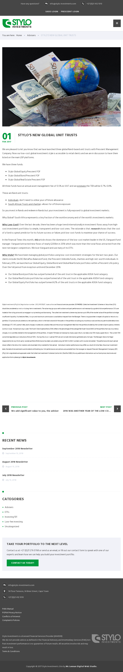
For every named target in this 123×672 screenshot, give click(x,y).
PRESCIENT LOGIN (70, 11)
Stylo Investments (28, 357)
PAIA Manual (8, 609)
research (95, 229)
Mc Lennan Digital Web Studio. (81, 666)
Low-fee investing (14, 522)
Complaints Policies (11, 620)
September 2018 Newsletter (17, 449)
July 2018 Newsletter (13, 475)
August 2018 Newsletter (15, 462)
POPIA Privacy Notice (12, 612)
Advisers (9, 507)
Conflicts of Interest (11, 616)
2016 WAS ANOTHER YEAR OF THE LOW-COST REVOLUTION (92, 409)
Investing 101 (11, 517)
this (36, 240)
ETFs (7, 512)
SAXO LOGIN (51, 11)
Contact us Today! (22, 563)
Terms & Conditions (11, 651)
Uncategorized (12, 526)
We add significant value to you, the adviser (35, 409)
